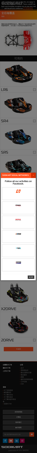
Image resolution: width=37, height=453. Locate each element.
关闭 (31, 277)
